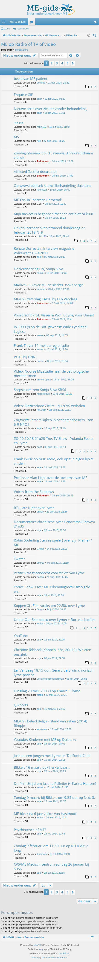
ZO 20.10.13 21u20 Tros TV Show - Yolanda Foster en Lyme (54, 440)
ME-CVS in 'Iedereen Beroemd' (38, 199)
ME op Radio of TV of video (28, 44)
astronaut (42, 729)
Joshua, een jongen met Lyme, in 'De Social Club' (52, 755)
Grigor (40, 548)
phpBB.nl (64, 953)
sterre (40, 335)
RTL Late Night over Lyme (34, 507)
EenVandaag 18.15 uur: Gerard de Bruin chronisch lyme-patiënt (53, 672)
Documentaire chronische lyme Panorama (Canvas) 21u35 (54, 523)
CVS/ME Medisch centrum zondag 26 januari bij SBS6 (51, 866)
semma (41, 82)
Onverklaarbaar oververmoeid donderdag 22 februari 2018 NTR (49, 230)
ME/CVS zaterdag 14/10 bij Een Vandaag (45, 299)
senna (40, 577)
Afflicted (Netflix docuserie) (35, 171)
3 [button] (57, 63)
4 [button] (62, 63)
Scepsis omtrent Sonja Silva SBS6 (40, 389)
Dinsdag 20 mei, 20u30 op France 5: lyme (47, 691)
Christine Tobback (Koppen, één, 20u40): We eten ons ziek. (52, 651)
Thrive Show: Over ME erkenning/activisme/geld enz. (52, 589)
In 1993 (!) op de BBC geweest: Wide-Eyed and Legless (50, 329)
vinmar (40, 562)
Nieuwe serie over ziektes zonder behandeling (50, 108)
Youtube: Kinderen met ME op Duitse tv (45, 739)
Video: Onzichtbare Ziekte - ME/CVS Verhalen (49, 405)
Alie (39, 140)
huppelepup (43, 393)
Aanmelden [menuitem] (96, 22)
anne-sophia (44, 379)
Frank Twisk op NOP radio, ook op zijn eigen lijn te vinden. (54, 461)
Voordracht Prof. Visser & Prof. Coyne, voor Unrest (54, 315)
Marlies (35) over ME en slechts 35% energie (49, 285)
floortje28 (42, 189)
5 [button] (67, 63)
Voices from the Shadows (34, 491)
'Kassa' (19, 123)
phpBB (37, 945)
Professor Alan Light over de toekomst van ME (50, 477)
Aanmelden (23, 28)
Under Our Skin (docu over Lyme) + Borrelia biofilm (55, 619)
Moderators (21, 49)
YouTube (21, 635)
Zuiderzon (43, 161)
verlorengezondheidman (50, 678)
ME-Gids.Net (18, 21)
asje (39, 256)
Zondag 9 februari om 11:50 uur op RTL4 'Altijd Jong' (51, 847)
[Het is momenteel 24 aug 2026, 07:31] (88, 35)
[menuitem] (95, 35)
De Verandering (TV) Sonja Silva (38, 269)
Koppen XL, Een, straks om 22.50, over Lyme (49, 605)
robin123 (42, 126)
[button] (72, 63)
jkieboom (42, 854)
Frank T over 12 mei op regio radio (41, 345)
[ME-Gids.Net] (49, 9)
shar (39, 98)
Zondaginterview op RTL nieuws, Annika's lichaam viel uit (53, 155)
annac (40, 349)
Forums (32, 22)
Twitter (19, 558)
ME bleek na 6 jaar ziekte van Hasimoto (45, 813)
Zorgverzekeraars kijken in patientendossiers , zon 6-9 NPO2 (53, 421)
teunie (40, 273)
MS (16, 137)
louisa (40, 623)
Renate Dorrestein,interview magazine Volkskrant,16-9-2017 (44, 250)
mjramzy (42, 409)
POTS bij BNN (24, 357)
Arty (41, 949)
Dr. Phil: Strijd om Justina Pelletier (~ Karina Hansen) (55, 783)
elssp (40, 694)
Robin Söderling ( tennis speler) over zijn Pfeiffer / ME (53, 542)
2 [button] (51, 63)
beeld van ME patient (30, 78)
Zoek (7, 28)
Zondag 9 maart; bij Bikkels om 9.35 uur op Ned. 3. (54, 797)
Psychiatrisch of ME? (30, 829)
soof (39, 447)
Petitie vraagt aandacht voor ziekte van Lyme (49, 573)
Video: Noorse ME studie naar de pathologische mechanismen (51, 373)
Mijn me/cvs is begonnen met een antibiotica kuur (53, 214)
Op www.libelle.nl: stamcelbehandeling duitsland (52, 185)
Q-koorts (21, 705)
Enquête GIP (23, 94)
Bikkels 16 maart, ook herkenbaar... (42, 767)
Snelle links (4, 22)
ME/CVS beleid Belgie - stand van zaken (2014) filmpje (50, 723)
